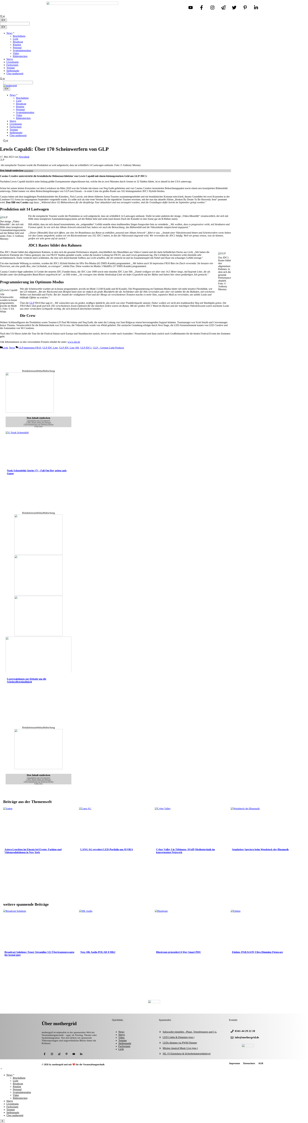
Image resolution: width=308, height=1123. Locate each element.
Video (16, 53)
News (9, 33)
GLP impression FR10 (29, 347)
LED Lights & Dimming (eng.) (178, 1037)
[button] (1, 1069)
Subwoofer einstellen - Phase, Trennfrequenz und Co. (190, 1031)
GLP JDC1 (86, 347)
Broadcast (18, 41)
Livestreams (12, 62)
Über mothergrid (14, 73)
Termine (10, 67)
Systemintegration (22, 50)
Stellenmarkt (12, 70)
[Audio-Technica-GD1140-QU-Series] (38, 594)
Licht (15, 39)
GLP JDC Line (50, 347)
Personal (17, 47)
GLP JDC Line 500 (69, 347)
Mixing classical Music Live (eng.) (180, 1048)
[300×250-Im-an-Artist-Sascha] (30, 411)
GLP (31, 303)
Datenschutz (249, 1063)
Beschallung (19, 36)
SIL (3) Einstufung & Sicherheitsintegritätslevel (186, 1053)
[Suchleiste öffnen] (2, 17)
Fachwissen (12, 65)
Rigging (17, 44)
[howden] (38, 635)
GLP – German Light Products (108, 347)
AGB (260, 1063)
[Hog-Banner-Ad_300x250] (38, 768)
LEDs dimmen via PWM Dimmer (180, 1042)
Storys (9, 59)
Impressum (234, 1063)
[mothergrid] (10, 85)
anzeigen (28, 170)
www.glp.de (74, 342)
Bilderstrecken (20, 56)
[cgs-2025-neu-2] (38, 553)
